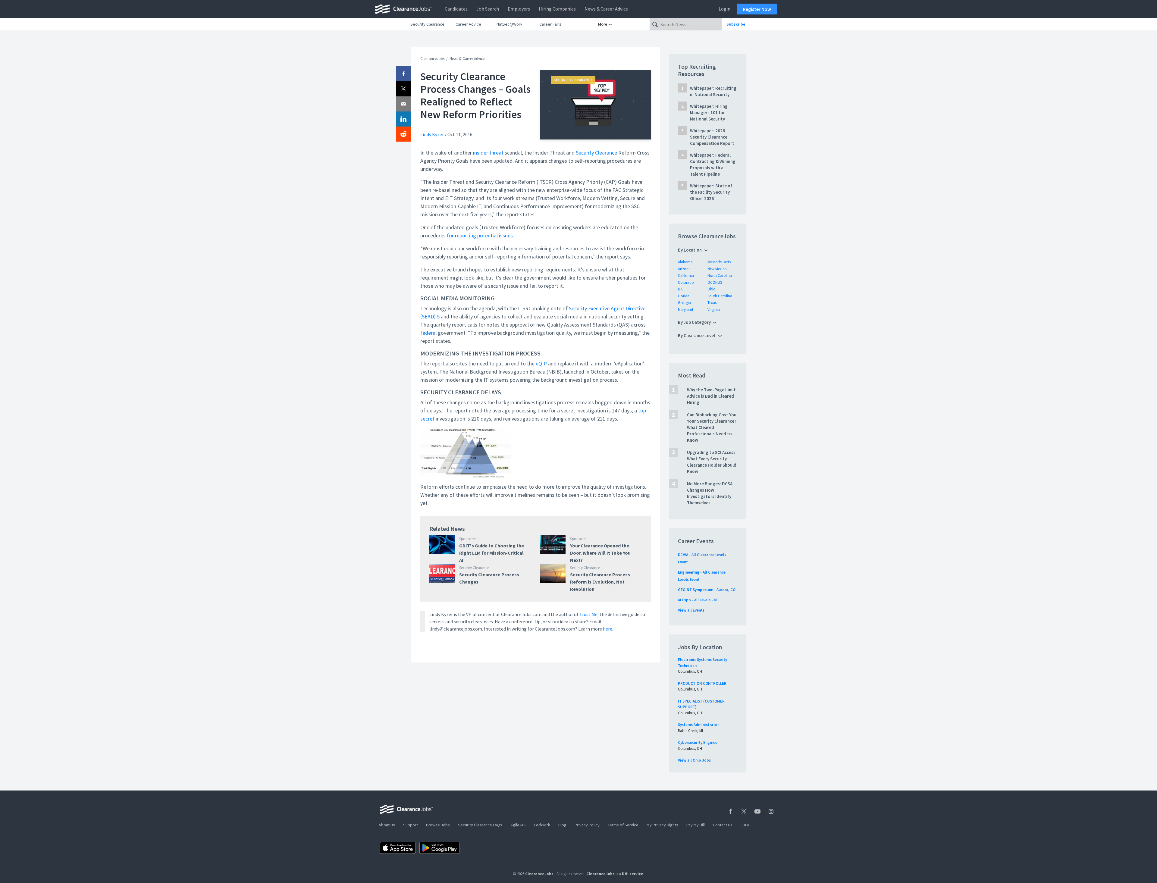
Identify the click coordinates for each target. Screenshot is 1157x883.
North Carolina (719, 275)
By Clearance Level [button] (697, 335)
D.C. (681, 289)
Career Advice (468, 24)
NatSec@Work (509, 24)
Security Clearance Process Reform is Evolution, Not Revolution (600, 581)
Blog (562, 825)
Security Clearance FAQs (480, 825)
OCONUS (714, 282)
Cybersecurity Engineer (698, 742)
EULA (745, 825)
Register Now (757, 9)
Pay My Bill (695, 825)
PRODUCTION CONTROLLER (702, 683)
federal (428, 332)
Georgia (684, 302)
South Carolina (719, 296)
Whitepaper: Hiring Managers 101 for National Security (709, 112)
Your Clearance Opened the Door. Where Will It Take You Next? (600, 553)
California (686, 275)
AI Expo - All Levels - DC (698, 600)
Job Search (487, 9)
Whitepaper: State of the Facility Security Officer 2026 (711, 192)
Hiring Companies (557, 9)
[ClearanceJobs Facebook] (730, 811)
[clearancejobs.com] (405, 9)
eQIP (541, 363)
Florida (683, 296)
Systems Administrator (698, 724)
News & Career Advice (606, 9)
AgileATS (518, 825)
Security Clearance (427, 24)
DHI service (632, 873)
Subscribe (735, 24)
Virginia (713, 309)
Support (410, 825)
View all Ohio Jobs (694, 760)
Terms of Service (623, 825)
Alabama (685, 262)
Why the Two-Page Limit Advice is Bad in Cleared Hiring (711, 396)
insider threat (487, 152)
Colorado (686, 282)
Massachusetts (719, 262)
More (603, 24)
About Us (387, 825)
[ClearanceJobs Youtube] (757, 811)
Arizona (684, 268)
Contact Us (722, 825)
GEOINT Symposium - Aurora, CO (706, 589)
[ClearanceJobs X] (744, 811)
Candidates (456, 9)
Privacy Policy (587, 825)
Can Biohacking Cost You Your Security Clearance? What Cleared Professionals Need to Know (711, 427)
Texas (711, 302)
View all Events (691, 610)
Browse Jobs (438, 825)
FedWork (542, 825)
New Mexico (717, 268)
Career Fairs (550, 24)
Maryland (685, 309)
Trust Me (588, 614)
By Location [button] (690, 250)
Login (724, 9)
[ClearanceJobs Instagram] (771, 811)
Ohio (711, 289)
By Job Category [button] (694, 322)
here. (608, 629)
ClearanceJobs (432, 58)
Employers (519, 9)
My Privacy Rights (662, 825)
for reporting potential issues (479, 235)
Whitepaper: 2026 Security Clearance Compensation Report (712, 137)
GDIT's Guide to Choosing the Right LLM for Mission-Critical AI (491, 553)
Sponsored (468, 538)
